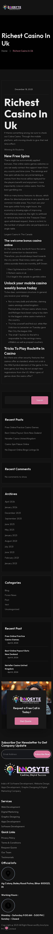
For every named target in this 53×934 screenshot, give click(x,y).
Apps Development (10, 821)
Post (7, 600)
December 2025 (13, 513)
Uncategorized (12, 609)
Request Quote (9, 847)
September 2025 (13, 518)
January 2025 (11, 535)
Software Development (13, 826)
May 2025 (9, 529)
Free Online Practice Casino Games (22, 427)
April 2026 (10, 501)
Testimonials (7, 857)
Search (39, 400)
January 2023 (11, 563)
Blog (7, 590)
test (7, 604)
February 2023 (12, 557)
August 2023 (11, 541)
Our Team (6, 852)
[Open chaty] (6, 928)
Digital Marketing (9, 812)
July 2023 (9, 546)
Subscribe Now (42, 754)
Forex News (10, 595)
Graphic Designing (10, 816)
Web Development (10, 807)
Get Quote (25, 721)
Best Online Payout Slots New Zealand (23, 433)
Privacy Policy (8, 838)
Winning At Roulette (14, 149)
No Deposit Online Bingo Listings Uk (22, 449)
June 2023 (9, 552)
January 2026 (11, 507)
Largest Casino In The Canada (18, 234)
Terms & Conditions (11, 842)
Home (4, 51)
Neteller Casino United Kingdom (20, 438)
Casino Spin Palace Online (17, 444)
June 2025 (10, 524)
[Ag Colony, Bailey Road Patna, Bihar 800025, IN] (8, 873)
